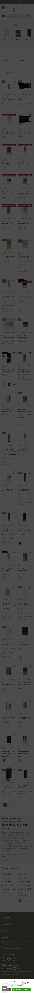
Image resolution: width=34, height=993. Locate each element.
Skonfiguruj (7, 989)
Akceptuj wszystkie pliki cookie (22, 989)
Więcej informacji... (17, 985)
